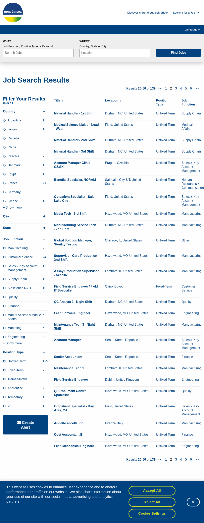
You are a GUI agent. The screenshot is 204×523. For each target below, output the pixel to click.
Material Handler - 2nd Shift (74, 140)
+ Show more (12, 207)
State (7, 227)
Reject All (152, 502)
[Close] (193, 502)
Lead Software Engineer (72, 313)
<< (160, 88)
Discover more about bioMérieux (147, 12)
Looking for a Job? (185, 12)
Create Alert (27, 424)
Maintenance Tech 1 (69, 368)
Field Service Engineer (71, 379)
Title (58, 100)
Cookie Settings (152, 513)
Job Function (13, 239)
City (6, 216)
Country (9, 111)
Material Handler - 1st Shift (73, 113)
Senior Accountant (68, 357)
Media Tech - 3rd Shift (70, 213)
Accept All (152, 490)
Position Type (13, 352)
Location (112, 100)
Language (191, 29)
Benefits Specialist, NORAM (75, 179)
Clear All (8, 103)
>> (197, 88)
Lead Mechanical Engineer (74, 446)
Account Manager (67, 340)
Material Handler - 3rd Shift (74, 151)
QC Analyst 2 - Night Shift (73, 301)
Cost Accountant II (68, 434)
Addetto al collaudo (68, 423)
